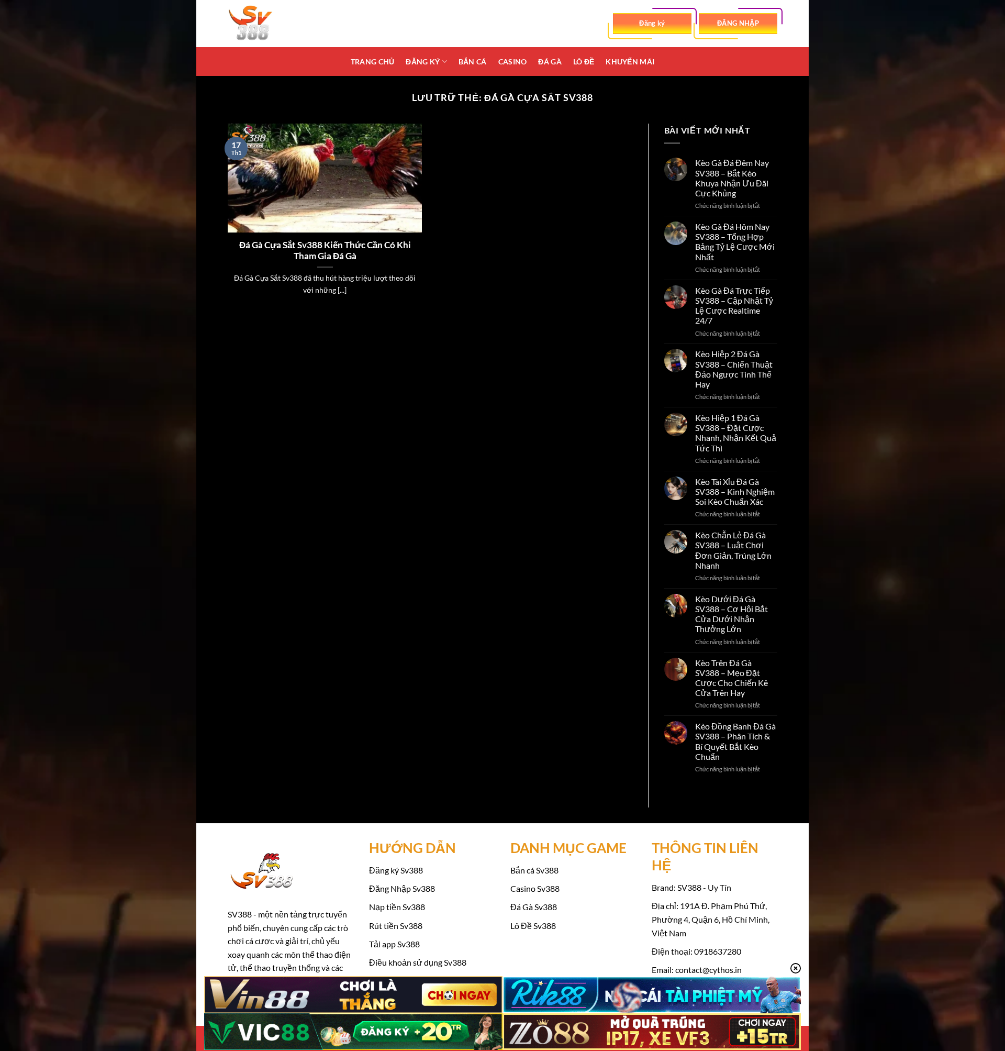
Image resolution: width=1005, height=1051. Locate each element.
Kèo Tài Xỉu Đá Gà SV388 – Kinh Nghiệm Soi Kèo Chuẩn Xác (735, 491)
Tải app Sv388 (394, 944)
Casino (512, 61)
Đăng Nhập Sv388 (402, 888)
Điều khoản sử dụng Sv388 (417, 962)
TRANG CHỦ (373, 61)
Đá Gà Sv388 (533, 907)
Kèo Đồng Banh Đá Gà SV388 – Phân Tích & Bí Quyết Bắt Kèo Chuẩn (735, 741)
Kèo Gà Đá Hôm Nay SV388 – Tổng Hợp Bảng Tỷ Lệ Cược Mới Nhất (735, 242)
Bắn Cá (473, 61)
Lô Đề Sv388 (533, 926)
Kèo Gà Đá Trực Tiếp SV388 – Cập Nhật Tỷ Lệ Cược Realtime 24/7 (734, 305)
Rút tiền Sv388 (395, 926)
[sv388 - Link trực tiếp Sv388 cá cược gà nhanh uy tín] (280, 23)
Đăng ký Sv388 (396, 870)
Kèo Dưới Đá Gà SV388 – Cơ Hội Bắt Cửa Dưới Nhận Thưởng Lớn (731, 614)
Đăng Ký (423, 61)
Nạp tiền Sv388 (397, 907)
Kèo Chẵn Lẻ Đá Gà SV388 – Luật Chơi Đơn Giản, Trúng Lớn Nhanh (733, 550)
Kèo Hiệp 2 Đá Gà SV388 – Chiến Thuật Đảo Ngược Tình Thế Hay (734, 369)
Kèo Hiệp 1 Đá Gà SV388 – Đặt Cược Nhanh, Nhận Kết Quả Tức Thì (735, 433)
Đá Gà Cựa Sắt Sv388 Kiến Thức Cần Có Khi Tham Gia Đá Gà (325, 251)
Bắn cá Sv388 (534, 870)
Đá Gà (549, 61)
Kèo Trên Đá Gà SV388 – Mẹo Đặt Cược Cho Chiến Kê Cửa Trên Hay (731, 678)
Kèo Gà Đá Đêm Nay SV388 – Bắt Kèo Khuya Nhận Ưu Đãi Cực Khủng (732, 178)
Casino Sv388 (535, 888)
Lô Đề (583, 61)
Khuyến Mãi (630, 61)
